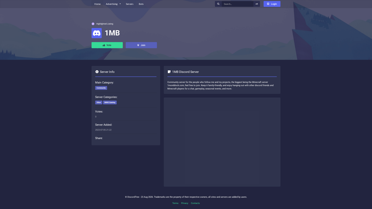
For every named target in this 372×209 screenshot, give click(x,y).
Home (97, 3)
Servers (129, 3)
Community (101, 88)
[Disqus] (222, 141)
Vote (108, 45)
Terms (175, 203)
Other (99, 102)
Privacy (184, 203)
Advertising (112, 3)
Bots (141, 3)
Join (142, 45)
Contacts (195, 203)
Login (273, 4)
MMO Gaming (109, 102)
